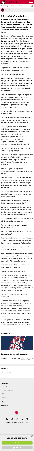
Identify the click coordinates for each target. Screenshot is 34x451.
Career (4, 397)
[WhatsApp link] (27, 419)
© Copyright (4, 358)
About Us (4, 387)
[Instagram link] (17, 419)
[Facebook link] (7, 419)
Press (3, 393)
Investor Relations (7, 390)
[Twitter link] (12, 419)
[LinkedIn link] (22, 419)
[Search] (31, 6)
